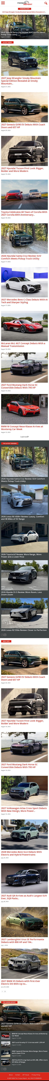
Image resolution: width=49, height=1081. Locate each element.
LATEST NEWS (7, 42)
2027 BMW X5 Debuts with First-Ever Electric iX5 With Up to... (20, 982)
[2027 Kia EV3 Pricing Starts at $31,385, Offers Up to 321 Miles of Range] (5, 1062)
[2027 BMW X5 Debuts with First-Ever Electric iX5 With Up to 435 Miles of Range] (24, 964)
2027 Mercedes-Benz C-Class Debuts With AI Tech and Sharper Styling (24, 301)
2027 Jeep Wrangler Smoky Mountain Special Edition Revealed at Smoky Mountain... (21, 81)
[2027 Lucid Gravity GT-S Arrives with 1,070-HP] (5, 1044)
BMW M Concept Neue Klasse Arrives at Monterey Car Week (22, 428)
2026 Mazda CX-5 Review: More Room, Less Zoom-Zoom (21, 593)
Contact (17, 1075)
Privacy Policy (36, 1075)
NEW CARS (6, 641)
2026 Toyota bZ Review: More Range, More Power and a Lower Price (21, 555)
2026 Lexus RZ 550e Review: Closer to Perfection (24, 630)
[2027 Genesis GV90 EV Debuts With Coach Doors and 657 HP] (24, 107)
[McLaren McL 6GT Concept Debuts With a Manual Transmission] (24, 326)
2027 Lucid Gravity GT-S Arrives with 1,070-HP (28, 1042)
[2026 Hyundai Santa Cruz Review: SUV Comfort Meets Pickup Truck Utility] (24, 238)
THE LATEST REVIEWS (10, 443)
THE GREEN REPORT (9, 1002)
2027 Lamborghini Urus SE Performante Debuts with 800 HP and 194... (22, 941)
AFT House (26, 1075)
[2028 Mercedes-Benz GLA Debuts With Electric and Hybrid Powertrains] (24, 835)
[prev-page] (2, 635)
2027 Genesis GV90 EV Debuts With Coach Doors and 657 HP (24, 12)
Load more (24, 437)
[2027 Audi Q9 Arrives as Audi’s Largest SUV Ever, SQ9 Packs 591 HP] (24, 878)
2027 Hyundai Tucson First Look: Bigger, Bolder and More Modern (22, 170)
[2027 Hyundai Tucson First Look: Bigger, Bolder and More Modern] (24, 151)
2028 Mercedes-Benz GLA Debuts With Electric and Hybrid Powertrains (21, 853)
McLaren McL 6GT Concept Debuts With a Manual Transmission (23, 345)
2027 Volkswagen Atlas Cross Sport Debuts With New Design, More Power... (24, 809)
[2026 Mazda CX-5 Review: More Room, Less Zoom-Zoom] (24, 575)
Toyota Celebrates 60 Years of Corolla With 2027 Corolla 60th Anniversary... (24, 213)
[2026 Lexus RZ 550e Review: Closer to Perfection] (24, 613)
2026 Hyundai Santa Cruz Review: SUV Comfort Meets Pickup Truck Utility (21, 257)
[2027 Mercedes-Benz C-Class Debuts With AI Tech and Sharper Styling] (24, 282)
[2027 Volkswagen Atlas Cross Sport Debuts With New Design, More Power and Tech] (24, 791)
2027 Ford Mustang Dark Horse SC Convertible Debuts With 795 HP (19, 386)
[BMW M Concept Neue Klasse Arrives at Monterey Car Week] (24, 409)
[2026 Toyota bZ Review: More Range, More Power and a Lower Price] (24, 537)
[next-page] (5, 635)
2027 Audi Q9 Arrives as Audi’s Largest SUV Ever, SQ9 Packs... (24, 897)
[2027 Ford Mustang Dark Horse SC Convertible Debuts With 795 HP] (24, 367)
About (11, 1075)
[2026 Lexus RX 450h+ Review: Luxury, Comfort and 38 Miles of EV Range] (24, 500)
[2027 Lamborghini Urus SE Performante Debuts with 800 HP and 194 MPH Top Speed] (24, 922)
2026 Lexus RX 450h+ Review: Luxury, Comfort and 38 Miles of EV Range (22, 517)
